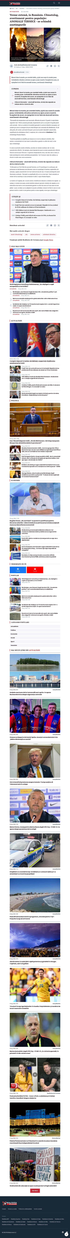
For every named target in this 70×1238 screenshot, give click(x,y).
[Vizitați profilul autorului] (11, 66)
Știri (17, 8)
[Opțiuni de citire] (66, 1234)
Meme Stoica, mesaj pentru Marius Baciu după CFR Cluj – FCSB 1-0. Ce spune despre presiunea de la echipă (35, 828)
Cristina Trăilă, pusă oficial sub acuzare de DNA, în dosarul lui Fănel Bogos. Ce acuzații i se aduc (35, 216)
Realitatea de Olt (31, 1224)
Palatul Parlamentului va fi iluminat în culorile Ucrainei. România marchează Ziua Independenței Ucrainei (33, 1142)
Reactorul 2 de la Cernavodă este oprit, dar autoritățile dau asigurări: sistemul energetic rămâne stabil (40, 614)
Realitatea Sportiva (15, 1219)
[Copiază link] (47, 66)
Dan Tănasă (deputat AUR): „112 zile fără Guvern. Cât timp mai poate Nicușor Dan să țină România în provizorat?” (34, 442)
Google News (48, 240)
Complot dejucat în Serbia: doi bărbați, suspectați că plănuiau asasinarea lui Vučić (35, 201)
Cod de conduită (38, 1209)
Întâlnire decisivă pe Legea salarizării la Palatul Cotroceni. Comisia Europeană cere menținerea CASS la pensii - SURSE (41, 465)
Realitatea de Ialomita (47, 1219)
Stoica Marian (56, 1138)
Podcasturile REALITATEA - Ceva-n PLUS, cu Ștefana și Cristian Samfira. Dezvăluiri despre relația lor (32, 1097)
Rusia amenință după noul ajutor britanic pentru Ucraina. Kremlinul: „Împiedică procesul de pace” (40, 394)
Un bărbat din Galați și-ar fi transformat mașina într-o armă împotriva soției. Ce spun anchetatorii (39, 605)
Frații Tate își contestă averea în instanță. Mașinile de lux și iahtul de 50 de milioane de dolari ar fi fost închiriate (36, 206)
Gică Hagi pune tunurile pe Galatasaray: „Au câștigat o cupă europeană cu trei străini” (39, 579)
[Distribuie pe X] (58, 66)
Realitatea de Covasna (28, 65)
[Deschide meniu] (59, 3)
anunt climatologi (16, 234)
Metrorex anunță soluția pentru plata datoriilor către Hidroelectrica (35, 298)
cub (26, 234)
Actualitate (22, 8)
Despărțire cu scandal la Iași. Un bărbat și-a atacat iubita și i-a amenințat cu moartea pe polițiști (33, 873)
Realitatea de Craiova (42, 1224)
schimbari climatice (49, 234)
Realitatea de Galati (20, 1221)
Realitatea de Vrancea (55, 1221)
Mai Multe (35, 1190)
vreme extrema (35, 234)
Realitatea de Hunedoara (8, 1221)
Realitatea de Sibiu (59, 1219)
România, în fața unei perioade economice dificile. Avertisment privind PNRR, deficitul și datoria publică (39, 556)
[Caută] (54, 3)
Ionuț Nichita (56, 689)
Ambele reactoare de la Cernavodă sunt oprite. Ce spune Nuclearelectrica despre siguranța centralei (30, 693)
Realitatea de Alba (43, 1221)
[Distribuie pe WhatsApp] (55, 66)
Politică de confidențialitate (25, 1209)
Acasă (12, 8)
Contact (4, 1209)
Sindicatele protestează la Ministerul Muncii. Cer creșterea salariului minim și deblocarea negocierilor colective (39, 531)
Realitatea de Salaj (35, 1219)
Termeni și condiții (12, 1209)
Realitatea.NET (5, 1219)
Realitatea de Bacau (7, 1224)
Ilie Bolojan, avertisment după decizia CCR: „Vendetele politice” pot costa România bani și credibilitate (35, 292)
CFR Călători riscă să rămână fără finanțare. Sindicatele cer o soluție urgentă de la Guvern (35, 211)
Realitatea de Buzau (32, 1221)
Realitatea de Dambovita (19, 1224)
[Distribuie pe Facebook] (51, 66)
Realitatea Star (25, 1219)
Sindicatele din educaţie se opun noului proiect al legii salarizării (33, 1186)
